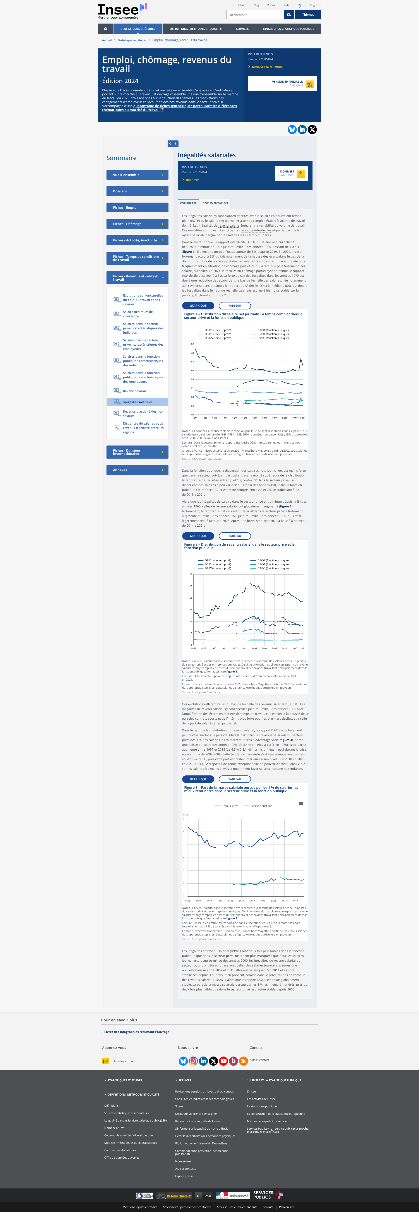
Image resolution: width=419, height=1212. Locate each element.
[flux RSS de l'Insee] (243, 1061)
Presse (271, 5)
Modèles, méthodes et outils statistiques (130, 1143)
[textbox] (255, 14)
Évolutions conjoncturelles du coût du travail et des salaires (143, 299)
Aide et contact (259, 1060)
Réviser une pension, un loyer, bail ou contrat (204, 1091)
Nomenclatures (114, 1128)
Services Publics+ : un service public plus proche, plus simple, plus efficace (278, 1130)
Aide (286, 5)
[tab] (188, 204)
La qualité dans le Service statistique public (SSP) (135, 1120)
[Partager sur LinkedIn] (302, 129)
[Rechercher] (289, 14)
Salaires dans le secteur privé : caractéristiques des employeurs (143, 344)
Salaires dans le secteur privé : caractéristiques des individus (143, 328)
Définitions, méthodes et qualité (196, 29)
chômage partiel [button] (238, 266)
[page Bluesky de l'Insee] (183, 1061)
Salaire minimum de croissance (138, 314)
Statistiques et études (138, 29)
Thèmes (308, 14)
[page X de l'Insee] (213, 1061)
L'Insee (251, 1091)
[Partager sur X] (312, 129)
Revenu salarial (134, 391)
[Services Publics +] (268, 1199)
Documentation (215, 203)
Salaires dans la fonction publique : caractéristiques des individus (143, 360)
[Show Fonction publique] (258, 806)
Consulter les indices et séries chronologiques (204, 1099)
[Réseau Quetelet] (174, 1199)
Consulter (188, 203)
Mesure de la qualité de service (267, 1121)
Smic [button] (218, 285)
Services (242, 29)
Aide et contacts (185, 1169)
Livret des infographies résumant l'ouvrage (136, 1032)
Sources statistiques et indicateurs (126, 1113)
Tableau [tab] (234, 305)
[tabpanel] (245, 384)
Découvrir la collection (267, 67)
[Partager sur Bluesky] (292, 129)
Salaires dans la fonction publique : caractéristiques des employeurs (143, 377)
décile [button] (253, 285)
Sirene (179, 1106)
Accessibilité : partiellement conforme (187, 1207)
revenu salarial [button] (229, 225)
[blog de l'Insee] (234, 1061)
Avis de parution (124, 1061)
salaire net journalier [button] (224, 221)
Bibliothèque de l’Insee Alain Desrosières (201, 1143)
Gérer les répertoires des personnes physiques (205, 1136)
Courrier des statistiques (120, 1150)
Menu (241, 5)
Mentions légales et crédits (140, 1207)
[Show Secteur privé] (226, 806)
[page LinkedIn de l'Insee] (203, 1061)
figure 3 (286, 740)
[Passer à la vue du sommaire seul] (175, 143)
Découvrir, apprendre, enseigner (196, 1114)
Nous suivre (183, 1161)
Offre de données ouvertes (121, 1157)
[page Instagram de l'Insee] (193, 1061)
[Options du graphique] (301, 804)
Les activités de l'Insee (261, 1099)
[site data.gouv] (233, 1199)
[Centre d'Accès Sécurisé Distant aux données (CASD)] (204, 1199)
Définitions (111, 1106)
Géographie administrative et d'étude (128, 1135)
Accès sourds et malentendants (237, 1207)
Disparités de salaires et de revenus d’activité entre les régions (143, 427)
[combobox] (274, 14)
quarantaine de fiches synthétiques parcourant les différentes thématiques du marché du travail (169, 108)
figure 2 (286, 506)
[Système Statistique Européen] (145, 1199)
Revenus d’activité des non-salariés (143, 413)
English (314, 5)
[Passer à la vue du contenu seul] (170, 143)
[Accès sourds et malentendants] (300, 7)
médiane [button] (277, 285)
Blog (256, 5)
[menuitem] (105, 29)
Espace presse (184, 1176)
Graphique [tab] (198, 305)
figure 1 (188, 251)
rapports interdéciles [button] (256, 230)
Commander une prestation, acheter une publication (201, 1152)
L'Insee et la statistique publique (288, 29)
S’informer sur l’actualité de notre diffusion (202, 1128)
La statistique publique (262, 1106)
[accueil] (105, 29)
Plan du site (286, 1207)
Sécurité (268, 1207)
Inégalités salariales (138, 402)
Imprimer (192, 180)
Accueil (107, 40)
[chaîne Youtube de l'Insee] (224, 1061)
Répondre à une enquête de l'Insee (197, 1121)
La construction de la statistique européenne (276, 1114)
